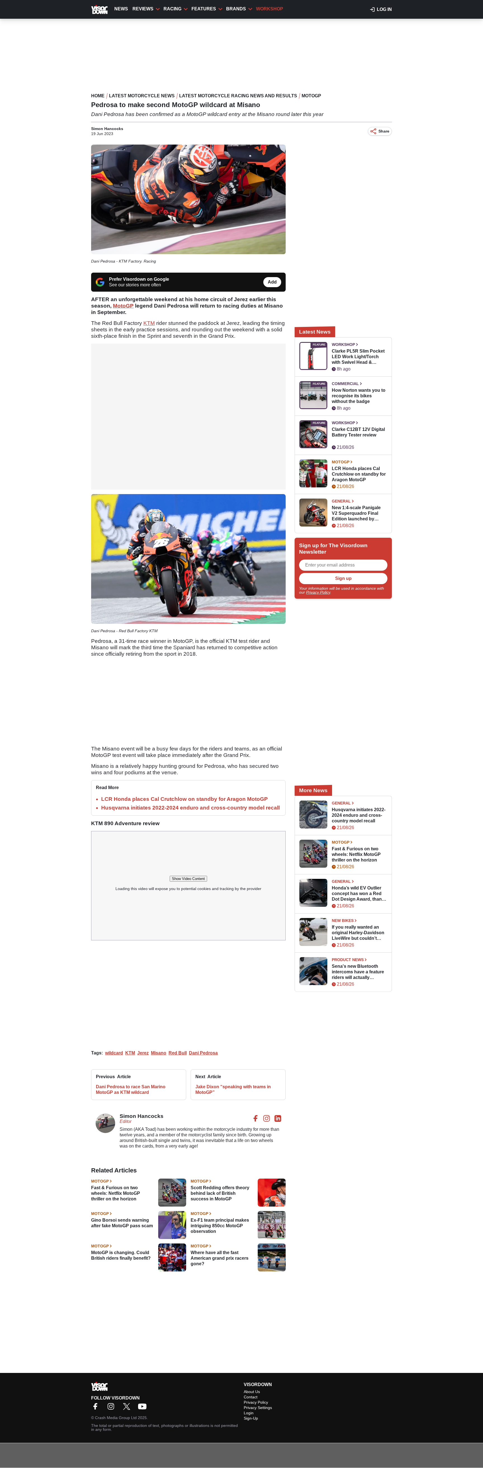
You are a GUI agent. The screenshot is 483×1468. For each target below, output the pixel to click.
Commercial (345, 383)
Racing (172, 8)
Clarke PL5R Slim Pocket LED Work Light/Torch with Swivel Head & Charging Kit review (358, 357)
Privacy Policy (318, 592)
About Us (252, 1392)
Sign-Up (251, 1418)
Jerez (143, 1053)
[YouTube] (143, 1408)
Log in (384, 9)
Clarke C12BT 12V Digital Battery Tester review (358, 432)
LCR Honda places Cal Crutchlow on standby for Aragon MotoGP (184, 799)
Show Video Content (188, 879)
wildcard (114, 1053)
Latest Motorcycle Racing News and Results (238, 95)
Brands (236, 8)
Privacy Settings (258, 1408)
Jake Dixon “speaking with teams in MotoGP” (233, 1089)
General (341, 501)
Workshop (269, 8)
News (121, 8)
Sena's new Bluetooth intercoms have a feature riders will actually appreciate (358, 972)
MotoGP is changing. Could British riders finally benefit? (121, 1255)
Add (272, 282)
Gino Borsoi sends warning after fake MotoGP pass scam (122, 1223)
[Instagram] (112, 1408)
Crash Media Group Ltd (116, 1417)
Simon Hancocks (107, 128)
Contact (250, 1397)
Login (249, 1413)
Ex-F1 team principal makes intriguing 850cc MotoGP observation (220, 1226)
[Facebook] (96, 1408)
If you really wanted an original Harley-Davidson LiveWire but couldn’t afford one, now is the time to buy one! (358, 933)
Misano (158, 1053)
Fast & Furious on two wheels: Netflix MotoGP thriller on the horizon (115, 1193)
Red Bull (178, 1053)
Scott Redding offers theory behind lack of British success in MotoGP (220, 1193)
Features (203, 8)
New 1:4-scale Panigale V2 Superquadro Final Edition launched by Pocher (356, 513)
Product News (348, 959)
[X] (128, 1408)
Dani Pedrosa (203, 1053)
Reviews (142, 8)
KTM (149, 323)
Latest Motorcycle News (142, 95)
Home (98, 95)
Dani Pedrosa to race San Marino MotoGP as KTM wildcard (130, 1089)
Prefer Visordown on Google (139, 279)
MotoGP (311, 95)
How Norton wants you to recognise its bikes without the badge (358, 396)
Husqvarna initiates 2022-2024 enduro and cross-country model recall (190, 808)
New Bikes (343, 920)
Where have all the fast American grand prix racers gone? (219, 1258)
